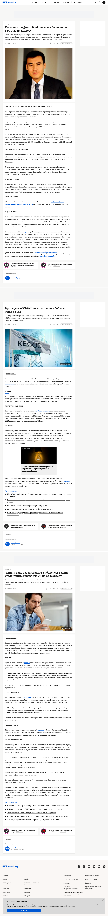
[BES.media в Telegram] (94, 866)
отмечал (66, 481)
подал (25, 232)
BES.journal (28, 888)
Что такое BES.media (92, 876)
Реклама (88, 883)
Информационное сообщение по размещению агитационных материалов (73, 894)
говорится (9, 384)
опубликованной (42, 411)
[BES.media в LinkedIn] (89, 866)
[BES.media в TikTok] (104, 866)
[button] (100, 2)
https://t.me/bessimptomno (46, 252)
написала (27, 697)
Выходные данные (91, 879)
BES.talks (5, 896)
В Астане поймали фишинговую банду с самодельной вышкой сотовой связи (37, 806)
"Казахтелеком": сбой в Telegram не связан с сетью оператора (31, 813)
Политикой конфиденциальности (52, 906)
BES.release (67, 876)
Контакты (67, 883)
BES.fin (44, 2)
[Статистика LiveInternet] (86, 892)
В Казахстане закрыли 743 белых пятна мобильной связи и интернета (34, 809)
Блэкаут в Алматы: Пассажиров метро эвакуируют (27, 506)
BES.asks (27, 892)
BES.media (13, 43)
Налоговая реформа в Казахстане (31, 884)
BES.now (34, 2)
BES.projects (78, 2)
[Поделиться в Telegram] (57, 43)
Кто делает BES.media (71, 879)
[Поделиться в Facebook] (50, 43)
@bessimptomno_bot (47, 256)
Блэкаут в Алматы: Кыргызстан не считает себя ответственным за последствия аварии (38, 501)
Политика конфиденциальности (71, 888)
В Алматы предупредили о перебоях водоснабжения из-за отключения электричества (35, 514)
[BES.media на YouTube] (99, 866)
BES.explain (6, 892)
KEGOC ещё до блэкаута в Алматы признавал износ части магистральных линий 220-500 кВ (39, 495)
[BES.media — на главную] (9, 2)
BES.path (27, 896)
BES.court (66, 2)
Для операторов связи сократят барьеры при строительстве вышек (33, 820)
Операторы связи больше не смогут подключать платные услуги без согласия (37, 816)
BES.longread (55, 2)
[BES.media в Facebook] (79, 866)
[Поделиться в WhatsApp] (54, 43)
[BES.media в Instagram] (84, 866)
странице (41, 730)
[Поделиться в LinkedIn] (47, 43)
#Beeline (8, 839)
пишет (27, 663)
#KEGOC (8, 534)
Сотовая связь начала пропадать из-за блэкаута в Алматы (30, 509)
